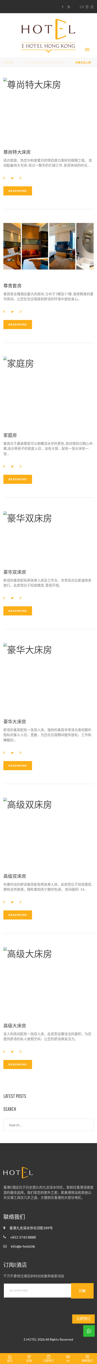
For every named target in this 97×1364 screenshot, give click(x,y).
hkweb (60, 1344)
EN (82, 7)
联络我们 (87, 1360)
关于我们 (8, 62)
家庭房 (10, 435)
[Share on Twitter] (12, 178)
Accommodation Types (44, 62)
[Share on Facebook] (4, 178)
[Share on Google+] (21, 178)
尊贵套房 (12, 285)
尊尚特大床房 (17, 152)
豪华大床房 (14, 721)
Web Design (43, 1344)
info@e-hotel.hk (23, 1246)
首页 (9, 1360)
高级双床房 (14, 876)
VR (68, 1360)
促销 (29, 1360)
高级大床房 (14, 1025)
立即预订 (83, 1318)
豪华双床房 (14, 572)
